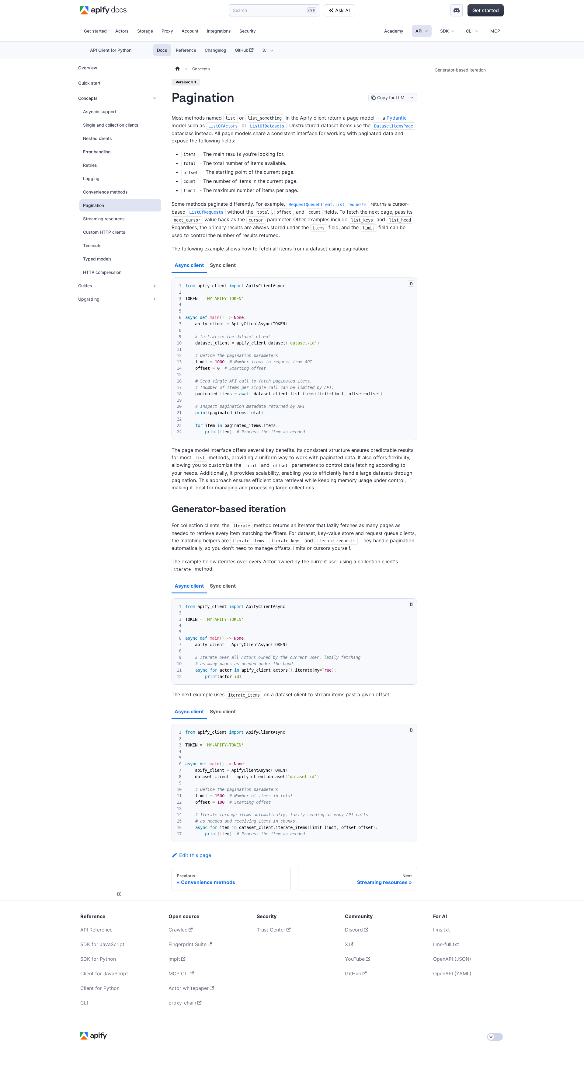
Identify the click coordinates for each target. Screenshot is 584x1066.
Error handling (97, 151)
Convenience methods (105, 191)
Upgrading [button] (88, 299)
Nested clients (97, 138)
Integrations (219, 30)
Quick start (89, 83)
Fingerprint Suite (188, 944)
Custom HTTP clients (104, 232)
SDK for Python (98, 959)
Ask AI (342, 10)
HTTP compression (102, 272)
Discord (354, 930)
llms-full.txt (446, 944)
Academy (393, 30)
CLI (84, 1003)
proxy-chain (182, 1003)
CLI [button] (469, 30)
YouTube (355, 959)
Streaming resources (104, 218)
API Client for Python (110, 50)
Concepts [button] (88, 98)
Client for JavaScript (104, 973)
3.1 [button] (265, 50)
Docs (162, 50)
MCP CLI (179, 973)
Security (247, 30)
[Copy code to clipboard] (411, 283)
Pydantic (397, 118)
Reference (186, 50)
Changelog (215, 50)
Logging (91, 178)
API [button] (418, 30)
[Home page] (177, 69)
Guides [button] (85, 285)
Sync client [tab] (223, 265)
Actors (122, 30)
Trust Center (271, 930)
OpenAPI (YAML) (452, 973)
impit (174, 959)
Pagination (93, 205)
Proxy (167, 30)
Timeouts (92, 245)
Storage (145, 30)
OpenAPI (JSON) (452, 959)
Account (190, 30)
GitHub (242, 50)
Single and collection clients (110, 125)
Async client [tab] (189, 265)
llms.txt (441, 930)
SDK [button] (444, 30)
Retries (90, 165)
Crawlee (178, 930)
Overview (87, 67)
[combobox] (412, 97)
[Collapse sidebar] (118, 894)
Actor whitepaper (189, 988)
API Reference (96, 930)
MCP (495, 30)
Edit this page (195, 855)
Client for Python (100, 988)
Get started (485, 10)
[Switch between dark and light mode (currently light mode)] (495, 1037)
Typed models (97, 258)
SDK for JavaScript (102, 944)
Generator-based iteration (460, 69)
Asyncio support (99, 111)
